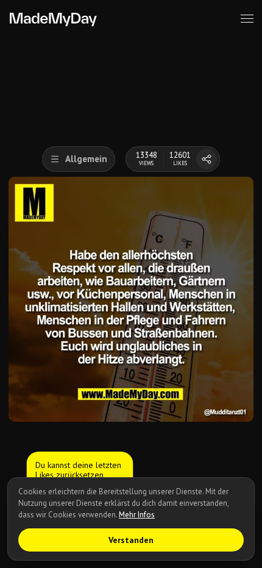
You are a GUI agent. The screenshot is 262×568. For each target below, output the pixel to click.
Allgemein (86, 159)
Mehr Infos (137, 514)
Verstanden (131, 539)
